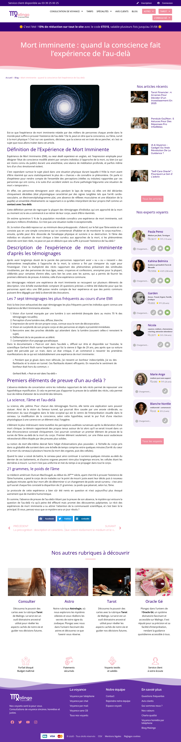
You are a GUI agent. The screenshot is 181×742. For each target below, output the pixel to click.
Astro (147, 11)
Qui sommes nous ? (152, 705)
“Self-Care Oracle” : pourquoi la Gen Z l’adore (162, 174)
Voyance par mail (79, 705)
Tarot (163, 11)
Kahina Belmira (158, 261)
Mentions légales (113, 736)
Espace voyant (114, 705)
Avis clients (121, 11)
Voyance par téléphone (82, 696)
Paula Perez (155, 232)
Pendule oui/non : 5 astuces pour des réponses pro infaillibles (162, 122)
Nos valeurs (148, 710)
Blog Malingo (149, 728)
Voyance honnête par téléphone (153, 721)
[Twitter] (20, 722)
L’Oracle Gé (160, 17)
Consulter (26, 601)
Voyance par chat (79, 701)
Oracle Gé (154, 601)
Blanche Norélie (160, 404)
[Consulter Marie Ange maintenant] (141, 379)
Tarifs (90, 11)
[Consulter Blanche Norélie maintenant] (141, 408)
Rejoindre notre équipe (118, 701)
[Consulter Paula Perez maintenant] (138, 236)
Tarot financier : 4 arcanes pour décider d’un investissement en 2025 (161, 98)
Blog (135, 11)
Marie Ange (157, 374)
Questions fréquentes (153, 696)
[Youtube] (28, 722)
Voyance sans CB (79, 710)
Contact (110, 696)
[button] (47, 518)
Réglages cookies (132, 736)
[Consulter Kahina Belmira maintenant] (138, 266)
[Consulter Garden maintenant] (138, 298)
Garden (153, 293)
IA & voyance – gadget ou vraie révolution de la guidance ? (161, 149)
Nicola (152, 325)
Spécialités (102, 11)
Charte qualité (149, 715)
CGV (100, 736)
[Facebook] (12, 722)
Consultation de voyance (65, 11)
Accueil (9, 77)
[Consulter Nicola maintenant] (138, 330)
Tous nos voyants (79, 715)
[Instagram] (35, 722)
